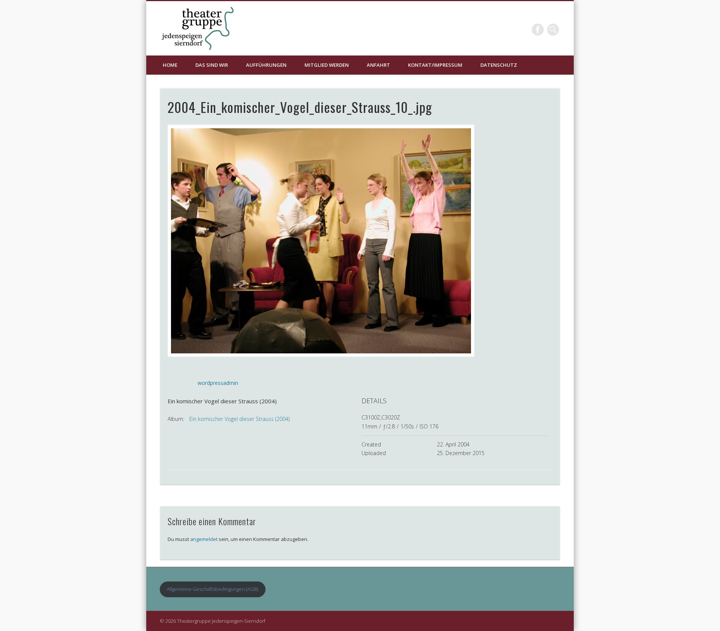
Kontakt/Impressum (435, 65)
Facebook (538, 30)
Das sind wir (211, 65)
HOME (170, 65)
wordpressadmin (218, 382)
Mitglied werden (326, 65)
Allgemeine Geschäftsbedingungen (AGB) (212, 589)
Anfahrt (378, 65)
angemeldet (204, 539)
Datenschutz (498, 65)
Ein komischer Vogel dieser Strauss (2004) (239, 418)
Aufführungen (266, 65)
